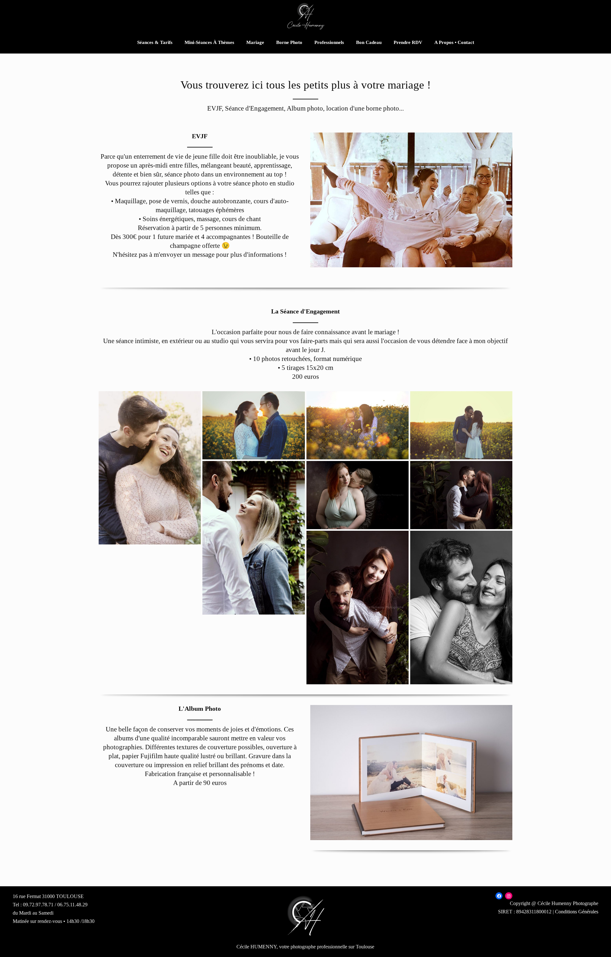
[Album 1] (411, 772)
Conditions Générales (576, 911)
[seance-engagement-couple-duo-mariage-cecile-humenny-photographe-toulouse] (150, 468)
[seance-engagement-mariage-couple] (461, 607)
